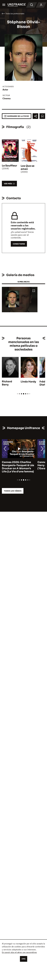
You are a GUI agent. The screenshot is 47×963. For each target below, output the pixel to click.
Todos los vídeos (12, 491)
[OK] (23, 959)
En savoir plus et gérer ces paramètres (19, 952)
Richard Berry (7, 383)
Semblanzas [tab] (23, 281)
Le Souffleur (9, 165)
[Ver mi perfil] (41, 5)
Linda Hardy (28, 381)
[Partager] (35, 116)
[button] (33, 290)
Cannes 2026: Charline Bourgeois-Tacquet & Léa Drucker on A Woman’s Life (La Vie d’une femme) (18, 467)
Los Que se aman (27, 167)
